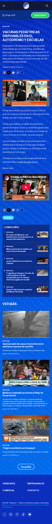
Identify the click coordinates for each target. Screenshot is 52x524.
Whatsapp (40, 15)
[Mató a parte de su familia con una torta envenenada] (42, 248)
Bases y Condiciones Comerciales (16, 505)
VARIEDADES (9, 483)
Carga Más (26, 467)
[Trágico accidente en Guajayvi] (26, 428)
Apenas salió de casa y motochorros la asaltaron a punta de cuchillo (23, 345)
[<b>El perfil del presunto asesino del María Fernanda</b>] (42, 289)
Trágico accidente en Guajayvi (19, 448)
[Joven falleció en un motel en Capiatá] (42, 261)
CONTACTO (33, 490)
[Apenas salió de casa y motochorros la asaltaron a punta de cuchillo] (26, 324)
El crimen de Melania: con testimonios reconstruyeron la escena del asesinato (19, 237)
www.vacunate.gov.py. (28, 162)
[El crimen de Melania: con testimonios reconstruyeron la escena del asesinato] (42, 234)
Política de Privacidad (39, 505)
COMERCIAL (9, 490)
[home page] (26, 6)
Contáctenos (8, 507)
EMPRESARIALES (35, 483)
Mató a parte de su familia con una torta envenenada (19, 250)
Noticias (6, 26)
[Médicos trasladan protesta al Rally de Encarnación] (26, 373)
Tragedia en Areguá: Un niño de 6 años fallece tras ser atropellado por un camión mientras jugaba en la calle (20, 276)
